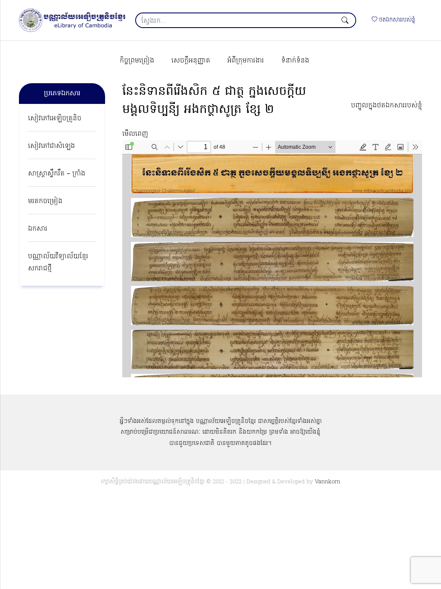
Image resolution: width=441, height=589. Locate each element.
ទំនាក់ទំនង (295, 61)
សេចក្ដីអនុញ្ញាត (190, 61)
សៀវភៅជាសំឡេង (51, 146)
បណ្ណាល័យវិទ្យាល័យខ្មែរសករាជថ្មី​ (58, 262)
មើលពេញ (135, 134)
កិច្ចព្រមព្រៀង (137, 61)
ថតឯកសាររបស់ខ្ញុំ (396, 20)
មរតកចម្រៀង (45, 201)
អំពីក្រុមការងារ (245, 61)
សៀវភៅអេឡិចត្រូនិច (54, 118)
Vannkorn (327, 482)
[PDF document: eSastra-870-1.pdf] (272, 258)
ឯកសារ (37, 229)
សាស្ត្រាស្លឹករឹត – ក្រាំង (56, 174)
